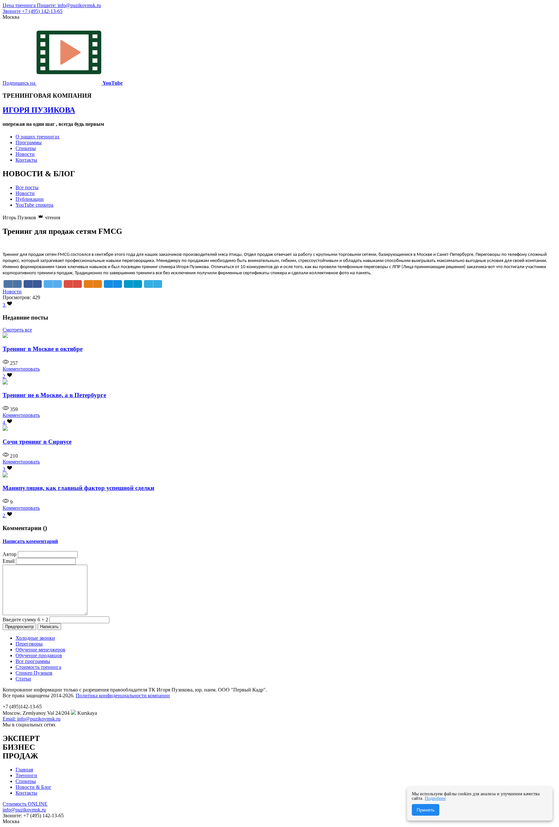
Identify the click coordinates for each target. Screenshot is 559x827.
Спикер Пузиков (34, 673)
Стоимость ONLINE (25, 804)
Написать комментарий (30, 541)
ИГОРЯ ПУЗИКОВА (39, 110)
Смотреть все (17, 329)
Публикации (30, 199)
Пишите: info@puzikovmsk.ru (69, 5)
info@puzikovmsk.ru (24, 809)
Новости (25, 154)
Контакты (26, 160)
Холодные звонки (35, 638)
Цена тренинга (20, 5)
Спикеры (26, 148)
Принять (425, 809)
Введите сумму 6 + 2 (25, 619)
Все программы (33, 661)
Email (9, 561)
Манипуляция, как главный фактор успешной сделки (78, 487)
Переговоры (29, 644)
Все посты (27, 187)
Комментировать (21, 369)
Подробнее (435, 798)
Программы (29, 142)
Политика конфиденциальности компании (123, 695)
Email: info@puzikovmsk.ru (31, 719)
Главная (24, 769)
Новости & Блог (33, 787)
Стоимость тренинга (38, 667)
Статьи (23, 678)
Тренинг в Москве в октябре (42, 348)
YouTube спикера (34, 205)
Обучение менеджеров (40, 649)
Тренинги (26, 775)
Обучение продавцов (39, 655)
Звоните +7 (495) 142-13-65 (32, 11)
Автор (9, 554)
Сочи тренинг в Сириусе (37, 441)
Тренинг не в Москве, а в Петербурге (54, 395)
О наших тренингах (38, 136)
